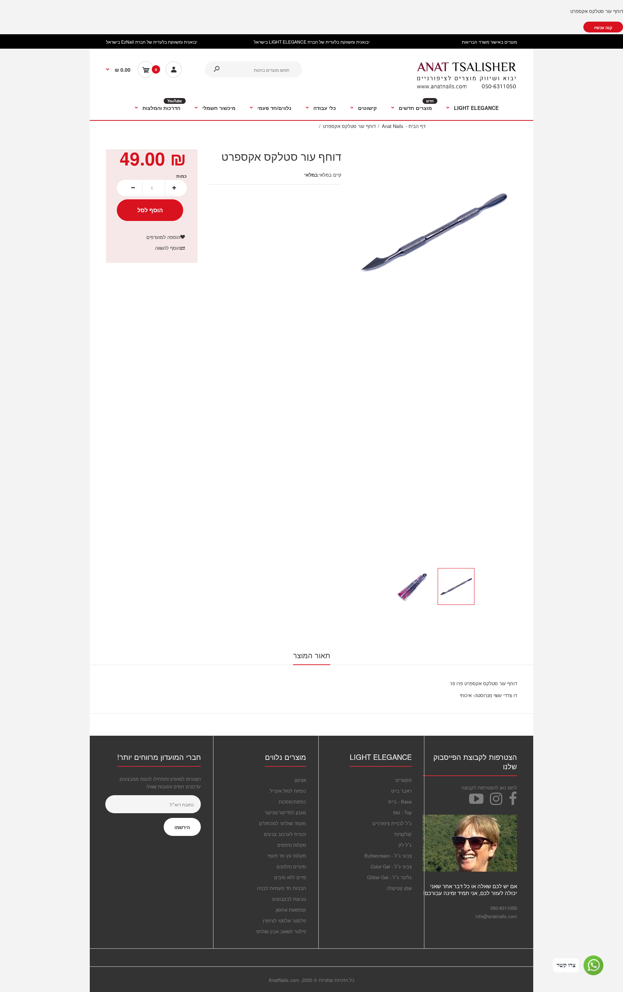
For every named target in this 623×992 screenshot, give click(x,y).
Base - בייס (400, 801)
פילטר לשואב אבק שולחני (281, 931)
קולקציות (403, 834)
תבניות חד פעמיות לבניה (281, 888)
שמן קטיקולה (399, 888)
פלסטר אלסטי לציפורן (284, 920)
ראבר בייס (401, 790)
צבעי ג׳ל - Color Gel (391, 866)
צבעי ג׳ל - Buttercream (388, 855)
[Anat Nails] (466, 87)
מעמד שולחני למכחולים (282, 823)
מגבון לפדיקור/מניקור (285, 812)
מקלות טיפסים (291, 844)
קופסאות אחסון (291, 909)
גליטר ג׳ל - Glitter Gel (389, 877)
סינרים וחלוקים (291, 866)
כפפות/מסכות (292, 801)
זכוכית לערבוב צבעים (285, 834)
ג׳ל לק (405, 844)
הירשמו (182, 827)
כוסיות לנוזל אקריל (288, 790)
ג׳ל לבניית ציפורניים (392, 823)
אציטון (300, 779)
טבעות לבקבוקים (289, 898)
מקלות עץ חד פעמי (287, 855)
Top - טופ (402, 812)
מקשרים (404, 779)
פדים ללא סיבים (290, 877)
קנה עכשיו (603, 27)
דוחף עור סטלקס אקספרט (596, 11)
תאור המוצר (311, 655)
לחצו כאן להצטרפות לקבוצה (489, 787)
